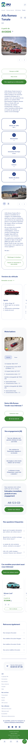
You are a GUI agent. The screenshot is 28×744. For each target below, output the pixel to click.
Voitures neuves (10, 10)
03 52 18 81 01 (15, 419)
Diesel (15, 357)
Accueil (3, 10)
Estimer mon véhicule (14, 509)
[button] (25, 4)
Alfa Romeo (18, 10)
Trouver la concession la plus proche (14, 263)
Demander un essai (6, 280)
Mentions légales (14, 733)
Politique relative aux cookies (14, 735)
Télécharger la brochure (14, 257)
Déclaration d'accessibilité (14, 738)
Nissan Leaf (8, 593)
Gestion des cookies (14, 736)
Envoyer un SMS (14, 71)
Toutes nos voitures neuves (10, 572)
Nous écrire (14, 76)
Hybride (8, 357)
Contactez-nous (14, 413)
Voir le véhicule (13, 609)
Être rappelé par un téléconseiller (14, 82)
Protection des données (14, 731)
